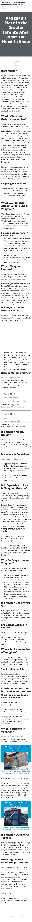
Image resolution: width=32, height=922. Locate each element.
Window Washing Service (18, 536)
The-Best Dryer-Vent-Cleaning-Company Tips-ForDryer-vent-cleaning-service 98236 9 (13, 4)
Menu (4, 10)
